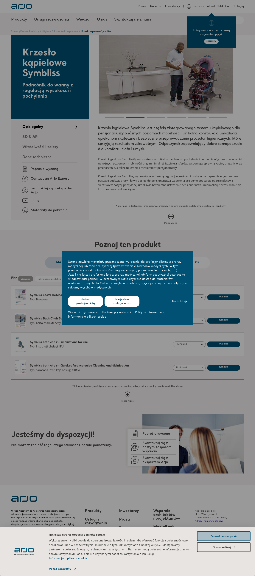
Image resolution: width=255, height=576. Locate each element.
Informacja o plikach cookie (68, 558)
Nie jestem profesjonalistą (122, 301)
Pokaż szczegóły (60, 568)
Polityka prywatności (116, 312)
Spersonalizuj (222, 547)
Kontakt (178, 301)
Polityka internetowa (149, 312)
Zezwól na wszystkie (223, 536)
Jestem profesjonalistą (85, 301)
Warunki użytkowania (83, 312)
